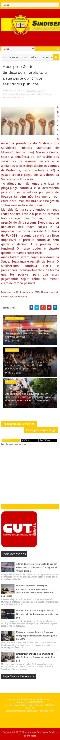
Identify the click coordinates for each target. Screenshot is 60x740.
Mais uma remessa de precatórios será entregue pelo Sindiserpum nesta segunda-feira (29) (37, 635)
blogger (7, 440)
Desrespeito (9, 94)
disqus (25, 440)
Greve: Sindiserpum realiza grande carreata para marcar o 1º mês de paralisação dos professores (25, 365)
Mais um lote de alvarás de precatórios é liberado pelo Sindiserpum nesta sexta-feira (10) (37, 614)
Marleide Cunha (34, 94)
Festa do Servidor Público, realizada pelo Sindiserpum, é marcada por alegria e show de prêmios (28, 333)
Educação (20, 94)
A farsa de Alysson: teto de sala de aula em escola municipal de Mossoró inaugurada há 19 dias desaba (37, 567)
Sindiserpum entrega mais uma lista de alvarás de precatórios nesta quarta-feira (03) (36, 657)
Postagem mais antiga (41, 430)
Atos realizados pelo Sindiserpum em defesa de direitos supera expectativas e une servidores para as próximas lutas (28, 397)
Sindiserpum (19, 97)
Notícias (47, 94)
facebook (45, 440)
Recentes (7, 97)
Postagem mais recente (19, 424)
